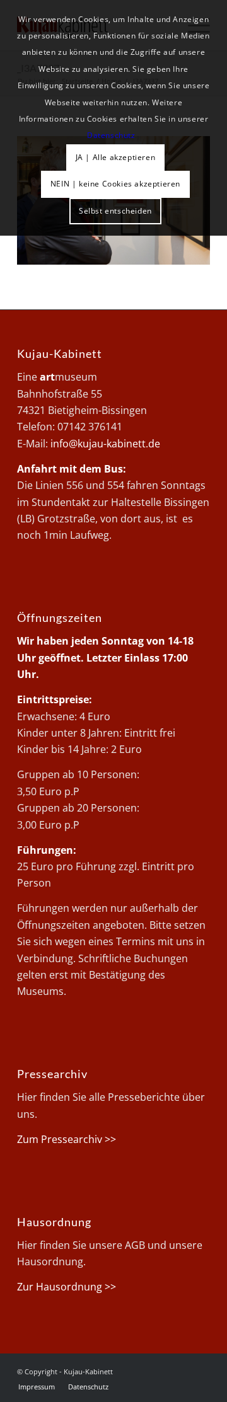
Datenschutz (111, 135)
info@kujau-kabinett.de (105, 444)
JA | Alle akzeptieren (116, 157)
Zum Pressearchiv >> (66, 1139)
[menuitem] (36, 1387)
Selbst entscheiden (115, 210)
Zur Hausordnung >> (66, 1287)
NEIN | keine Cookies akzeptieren (115, 183)
